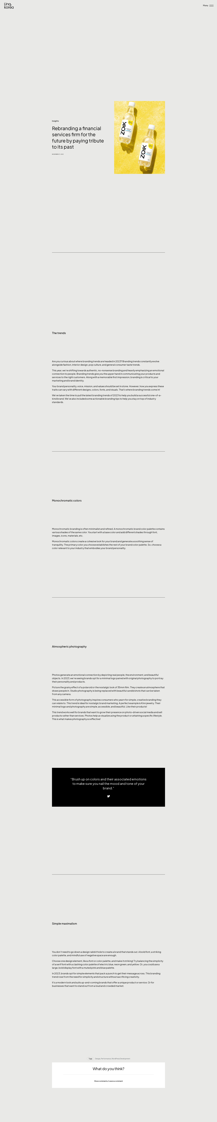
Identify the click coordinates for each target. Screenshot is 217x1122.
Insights (55, 121)
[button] (108, 1081)
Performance (106, 1059)
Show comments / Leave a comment (108, 1081)
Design (97, 1059)
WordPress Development (121, 1059)
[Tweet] (108, 796)
